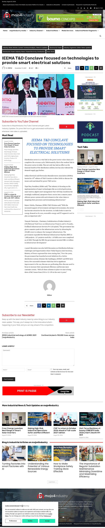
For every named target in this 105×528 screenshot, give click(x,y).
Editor (10, 68)
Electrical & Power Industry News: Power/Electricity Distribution (24, 52)
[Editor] (4, 68)
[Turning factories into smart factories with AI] (14, 453)
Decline (30, 521)
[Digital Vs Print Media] (38, 395)
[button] (100, 36)
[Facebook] (78, 8)
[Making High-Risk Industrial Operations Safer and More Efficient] (90, 185)
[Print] (101, 68)
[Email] (96, 68)
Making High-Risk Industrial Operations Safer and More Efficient (11, 169)
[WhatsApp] (91, 68)
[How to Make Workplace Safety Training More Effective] (65, 453)
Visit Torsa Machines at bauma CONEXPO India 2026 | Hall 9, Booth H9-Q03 (90, 431)
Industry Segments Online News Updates (77, 48)
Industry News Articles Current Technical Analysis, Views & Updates (25, 48)
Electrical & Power (56, 48)
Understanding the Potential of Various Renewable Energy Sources (38, 467)
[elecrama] (90, 110)
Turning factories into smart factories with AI (13, 466)
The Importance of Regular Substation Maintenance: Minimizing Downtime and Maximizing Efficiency (90, 470)
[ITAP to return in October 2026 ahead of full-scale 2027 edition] (65, 419)
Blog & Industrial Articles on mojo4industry (25, 442)
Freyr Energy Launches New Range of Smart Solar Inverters (12, 145)
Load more (52, 482)
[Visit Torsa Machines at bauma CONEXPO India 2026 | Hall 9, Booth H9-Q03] (91, 419)
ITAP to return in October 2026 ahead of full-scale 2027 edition (12, 196)
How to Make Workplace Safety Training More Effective (63, 467)
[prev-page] (78, 209)
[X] (87, 8)
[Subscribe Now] (66, 126)
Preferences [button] (47, 516)
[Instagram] (81, 8)
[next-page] (82, 209)
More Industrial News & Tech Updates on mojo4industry (30, 405)
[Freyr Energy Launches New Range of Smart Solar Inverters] (90, 157)
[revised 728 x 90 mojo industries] (68, 21)
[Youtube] (90, 8)
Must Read (50, 52)
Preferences (13, 521)
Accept (47, 521)
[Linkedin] (84, 8)
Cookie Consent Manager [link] (12, 506)
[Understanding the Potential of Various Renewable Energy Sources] (39, 453)
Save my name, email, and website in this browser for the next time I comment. (62, 371)
